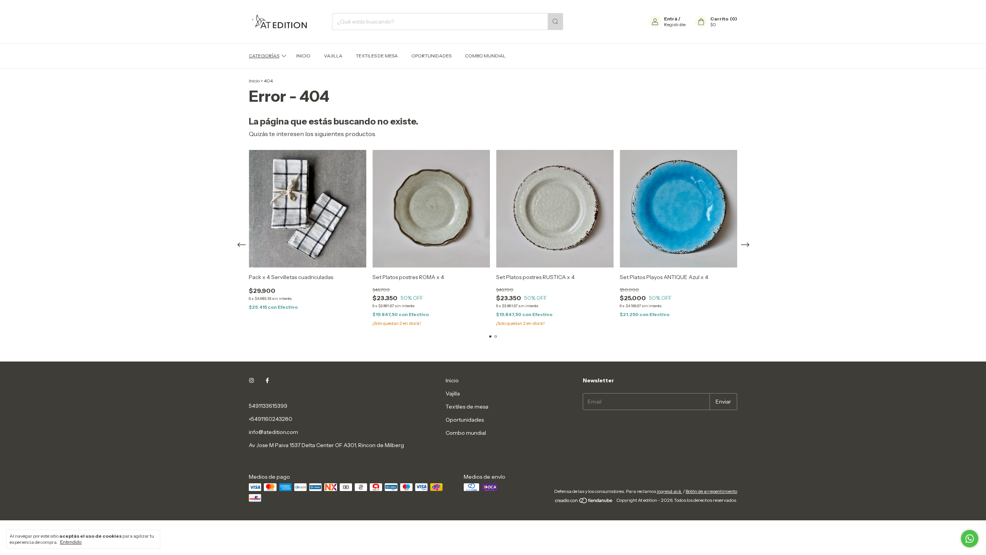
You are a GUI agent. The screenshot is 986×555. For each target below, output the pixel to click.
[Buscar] (555, 21)
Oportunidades (431, 56)
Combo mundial (485, 56)
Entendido (71, 542)
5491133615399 (268, 405)
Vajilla (333, 56)
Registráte (675, 24)
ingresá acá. (669, 491)
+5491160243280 (270, 418)
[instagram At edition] (251, 380)
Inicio (303, 56)
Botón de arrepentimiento (711, 491)
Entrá (670, 19)
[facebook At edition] (267, 380)
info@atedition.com (273, 432)
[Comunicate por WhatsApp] (969, 538)
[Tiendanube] (584, 502)
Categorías (264, 56)
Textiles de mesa (377, 56)
